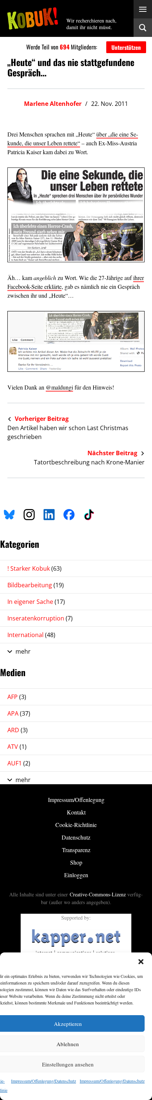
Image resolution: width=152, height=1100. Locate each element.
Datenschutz (76, 837)
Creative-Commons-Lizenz (98, 894)
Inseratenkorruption (40, 618)
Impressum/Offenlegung (76, 799)
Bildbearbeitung (35, 585)
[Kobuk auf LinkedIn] (49, 513)
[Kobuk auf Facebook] (69, 513)
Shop (76, 862)
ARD (17, 730)
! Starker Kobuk (34, 568)
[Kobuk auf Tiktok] (89, 513)
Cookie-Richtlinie (76, 825)
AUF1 (18, 763)
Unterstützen (126, 47)
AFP (16, 697)
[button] (141, 961)
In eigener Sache (36, 602)
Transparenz (76, 850)
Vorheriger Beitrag (41, 419)
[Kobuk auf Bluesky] (9, 513)
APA (18, 713)
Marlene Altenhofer (53, 104)
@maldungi (59, 387)
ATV (17, 747)
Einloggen (76, 875)
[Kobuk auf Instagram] (29, 513)
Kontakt (76, 812)
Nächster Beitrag (113, 453)
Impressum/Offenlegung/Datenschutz (43, 1081)
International (31, 635)
